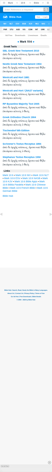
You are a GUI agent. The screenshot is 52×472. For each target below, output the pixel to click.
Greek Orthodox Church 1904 (19, 117)
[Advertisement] (26, 251)
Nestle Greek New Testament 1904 (22, 64)
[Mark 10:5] (3, 220)
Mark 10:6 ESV (12, 178)
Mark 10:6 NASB (31, 178)
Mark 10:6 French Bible (22, 188)
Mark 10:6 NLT (41, 175)
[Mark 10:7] (48, 220)
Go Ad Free (5, 466)
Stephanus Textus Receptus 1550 (22, 157)
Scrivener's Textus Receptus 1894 (22, 144)
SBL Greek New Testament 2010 (21, 50)
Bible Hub (8, 196)
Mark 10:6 (8, 175)
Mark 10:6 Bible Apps (26, 181)
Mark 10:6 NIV (23, 175)
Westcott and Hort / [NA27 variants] (23, 90)
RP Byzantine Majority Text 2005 (21, 104)
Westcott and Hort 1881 (16, 77)
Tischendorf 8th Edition (16, 130)
